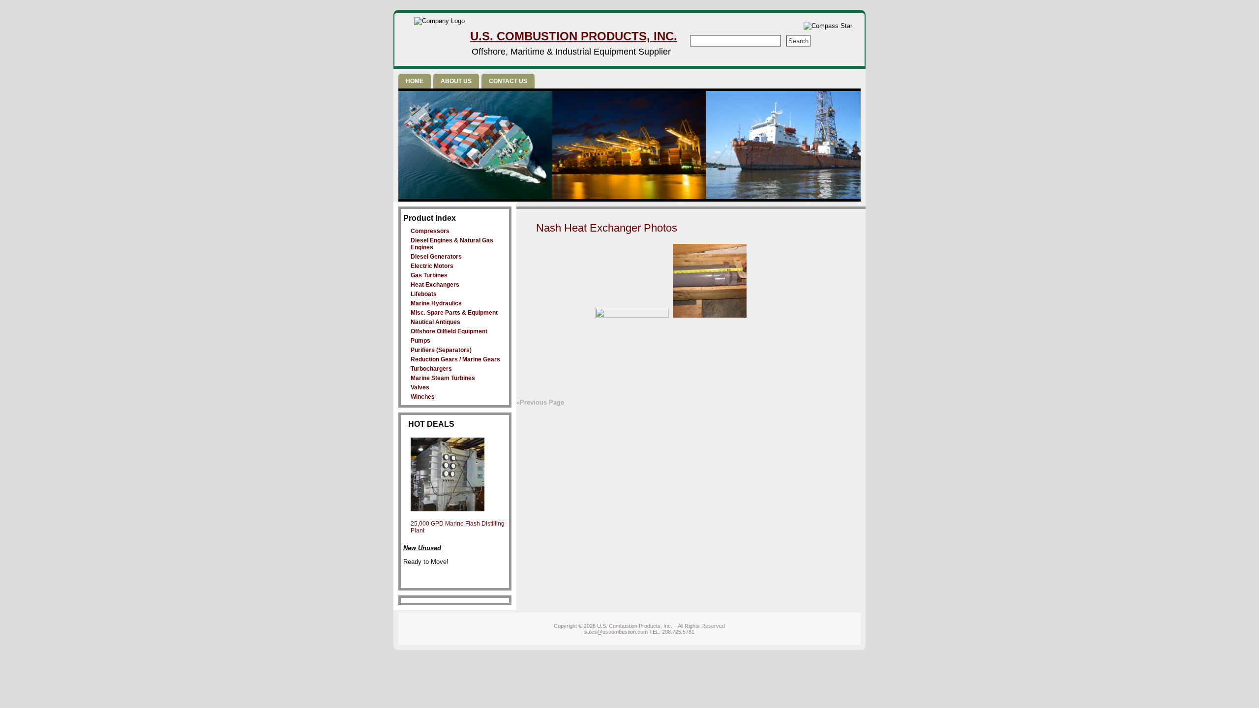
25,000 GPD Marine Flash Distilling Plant (458, 527)
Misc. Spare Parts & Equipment (454, 312)
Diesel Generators (436, 256)
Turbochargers (431, 368)
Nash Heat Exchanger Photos (606, 228)
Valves (420, 387)
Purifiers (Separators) (441, 350)
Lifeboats (424, 294)
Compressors (430, 231)
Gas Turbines (429, 275)
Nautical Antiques (435, 322)
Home (414, 81)
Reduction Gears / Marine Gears (455, 359)
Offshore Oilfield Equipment (449, 331)
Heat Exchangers (435, 284)
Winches (423, 396)
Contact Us (508, 81)
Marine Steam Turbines (443, 378)
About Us (456, 81)
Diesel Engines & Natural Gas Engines (452, 244)
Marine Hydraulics (436, 303)
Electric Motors (432, 266)
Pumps (420, 340)
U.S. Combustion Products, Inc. (573, 36)
